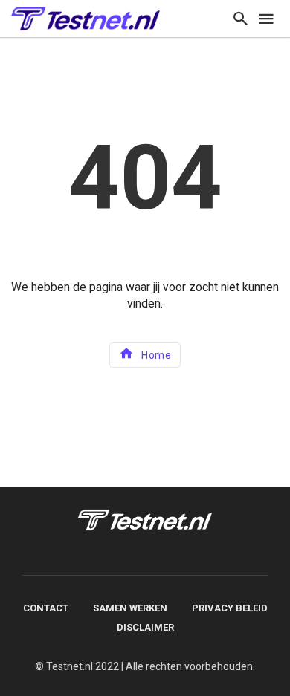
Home (156, 355)
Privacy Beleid (230, 608)
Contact (45, 608)
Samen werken (130, 608)
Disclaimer (145, 627)
